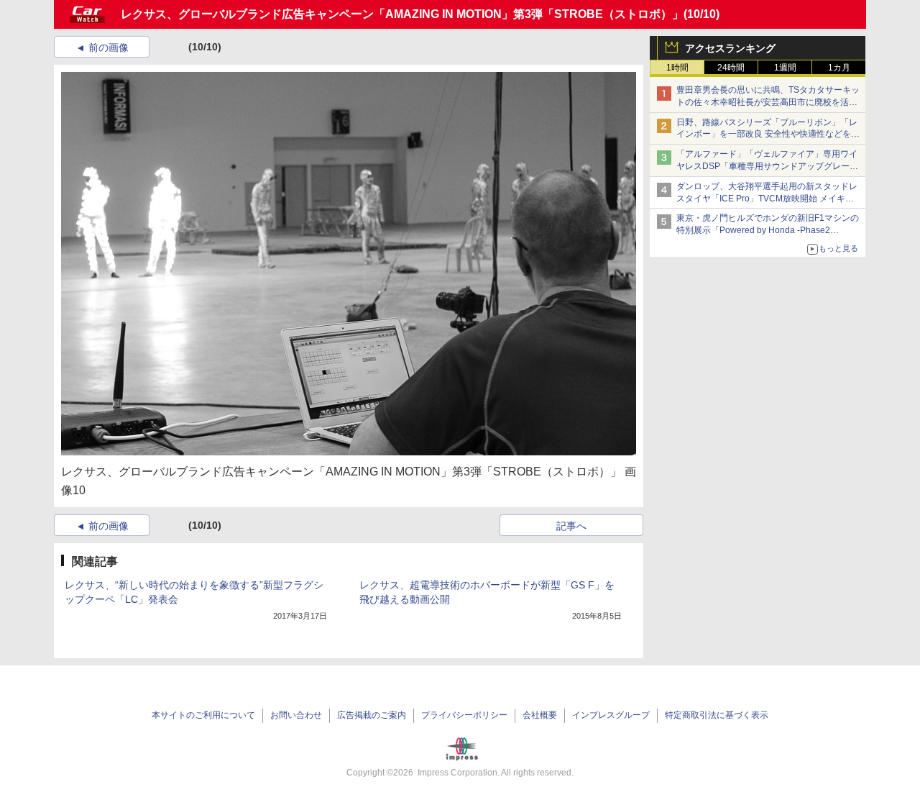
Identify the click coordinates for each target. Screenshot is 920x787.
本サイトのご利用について (203, 715)
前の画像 (108, 47)
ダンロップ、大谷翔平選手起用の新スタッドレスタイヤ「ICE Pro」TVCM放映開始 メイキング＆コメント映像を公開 (766, 198)
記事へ (571, 526)
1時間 (677, 68)
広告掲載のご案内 (371, 715)
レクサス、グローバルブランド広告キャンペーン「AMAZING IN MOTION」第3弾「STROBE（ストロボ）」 (402, 14)
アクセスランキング (730, 48)
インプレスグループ (611, 715)
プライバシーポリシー (464, 715)
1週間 (785, 68)
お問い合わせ (296, 715)
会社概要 (540, 715)
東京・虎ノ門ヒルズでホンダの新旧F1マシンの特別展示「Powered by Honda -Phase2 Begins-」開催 (767, 230)
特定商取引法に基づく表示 (716, 715)
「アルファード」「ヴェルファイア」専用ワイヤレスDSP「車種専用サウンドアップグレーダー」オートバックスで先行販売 (767, 166)
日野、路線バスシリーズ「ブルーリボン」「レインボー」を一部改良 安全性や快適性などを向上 (768, 134)
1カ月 (839, 68)
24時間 (731, 68)
